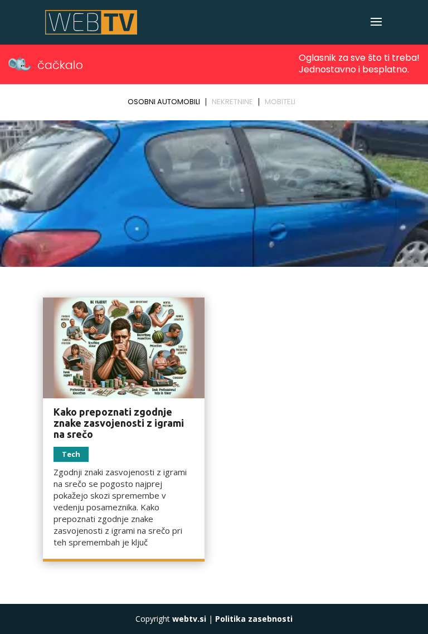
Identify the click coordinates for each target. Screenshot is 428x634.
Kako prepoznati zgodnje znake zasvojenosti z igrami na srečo (119, 423)
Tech (71, 454)
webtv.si (189, 618)
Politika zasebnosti (254, 618)
